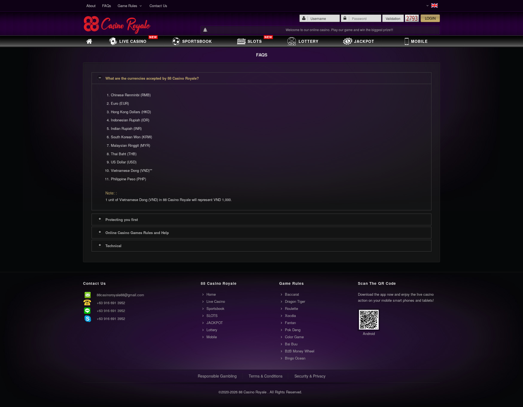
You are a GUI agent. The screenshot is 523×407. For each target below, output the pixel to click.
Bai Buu (291, 343)
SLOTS (212, 315)
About (91, 5)
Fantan (290, 322)
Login (430, 18)
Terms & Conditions (265, 376)
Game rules (128, 5)
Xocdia (290, 315)
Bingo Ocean (295, 358)
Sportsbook (197, 41)
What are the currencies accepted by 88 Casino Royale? (152, 78)
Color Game (294, 336)
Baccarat (292, 294)
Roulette (291, 308)
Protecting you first (121, 219)
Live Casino (138, 40)
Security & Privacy (310, 376)
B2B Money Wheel (299, 351)
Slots (260, 40)
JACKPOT (364, 41)
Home (211, 294)
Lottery (308, 41)
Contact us (158, 5)
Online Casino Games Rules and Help (137, 232)
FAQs (106, 5)
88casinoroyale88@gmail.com (120, 294)
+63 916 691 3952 (111, 302)
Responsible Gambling (217, 376)
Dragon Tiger (295, 301)
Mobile (419, 41)
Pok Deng (292, 329)
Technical (113, 245)
